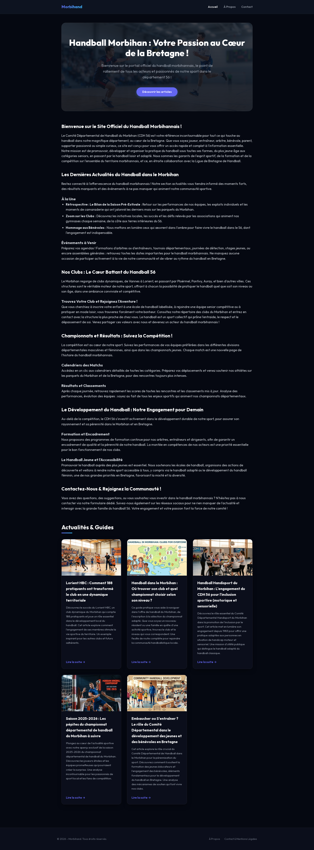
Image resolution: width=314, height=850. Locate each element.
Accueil (213, 7)
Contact (247, 7)
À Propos (230, 7)
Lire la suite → (75, 662)
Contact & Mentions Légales (240, 839)
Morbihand (71, 6)
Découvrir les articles (157, 92)
